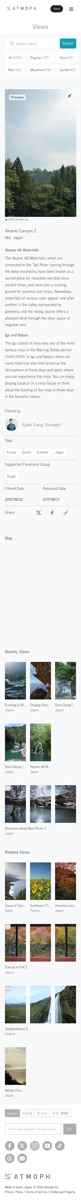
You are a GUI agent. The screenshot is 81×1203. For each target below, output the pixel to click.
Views (40, 26)
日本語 (27, 1113)
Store (56, 9)
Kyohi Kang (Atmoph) (42, 424)
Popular (39, 57)
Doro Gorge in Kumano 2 (65, 705)
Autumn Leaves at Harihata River (65, 905)
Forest (11, 452)
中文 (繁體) (60, 1113)
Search (67, 43)
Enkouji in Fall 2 (16, 967)
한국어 (42, 1113)
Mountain (40, 70)
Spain (9, 910)
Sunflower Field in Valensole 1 (40, 905)
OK (69, 1129)
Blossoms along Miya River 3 (25, 828)
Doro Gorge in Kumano (15, 767)
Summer (43, 452)
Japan (18, 237)
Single (11, 476)
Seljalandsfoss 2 (16, 1029)
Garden (68, 70)
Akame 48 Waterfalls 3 (40, 767)
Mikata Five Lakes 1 (15, 1090)
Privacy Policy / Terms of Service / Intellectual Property (40, 1192)
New (15, 70)
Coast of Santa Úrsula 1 (15, 905)
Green (26, 452)
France (35, 910)
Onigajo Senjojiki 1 (40, 705)
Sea (66, 57)
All (15, 57)
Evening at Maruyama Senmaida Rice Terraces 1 (15, 705)
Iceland (10, 1034)
